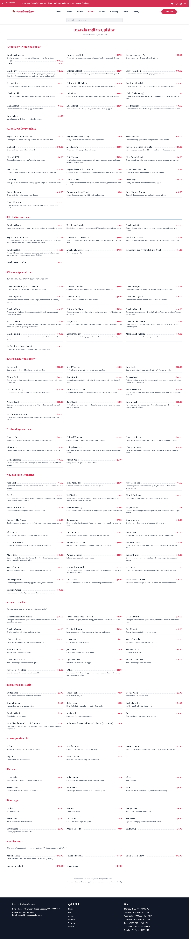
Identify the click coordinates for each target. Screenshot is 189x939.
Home (58, 12)
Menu (90, 12)
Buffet (80, 12)
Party (125, 12)
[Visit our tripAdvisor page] (185, 4)
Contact (101, 12)
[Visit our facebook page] (172, 4)
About (69, 12)
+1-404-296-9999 (26, 912)
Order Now (169, 11)
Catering (114, 12)
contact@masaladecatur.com (30, 915)
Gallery (136, 12)
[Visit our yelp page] (181, 4)
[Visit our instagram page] (176, 4)
